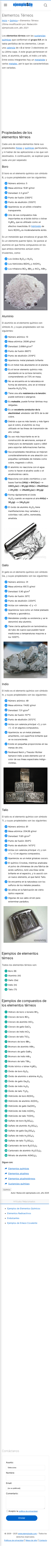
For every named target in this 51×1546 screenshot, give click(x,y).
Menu (5, 5)
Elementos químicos (18, 1168)
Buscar (45, 5)
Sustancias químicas (19, 1183)
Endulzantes (13, 1218)
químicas (29, 148)
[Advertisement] (25, 97)
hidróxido (36, 226)
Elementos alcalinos (18, 1173)
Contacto (43, 1540)
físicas (19, 148)
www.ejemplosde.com (27, 1533)
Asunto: (9, 1462)
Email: (9, 1483)
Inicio (4, 20)
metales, (13, 63)
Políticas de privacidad (14, 1540)
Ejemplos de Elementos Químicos (23, 1208)
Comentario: (12, 1493)
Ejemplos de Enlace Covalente (22, 1223)
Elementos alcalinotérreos (21, 1178)
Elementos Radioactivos (19, 1213)
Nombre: (10, 1472)
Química (14, 20)
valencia (11, 47)
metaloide (40, 59)
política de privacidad (28, 1511)
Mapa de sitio (31, 1540)
